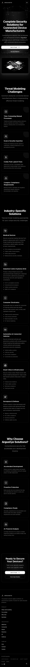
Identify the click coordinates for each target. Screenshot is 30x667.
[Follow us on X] (2, 664)
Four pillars (4, 612)
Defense (4, 637)
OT (2, 634)
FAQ (3, 644)
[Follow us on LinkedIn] (4, 664)
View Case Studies (15, 577)
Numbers (4, 617)
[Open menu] (26, 2)
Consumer (4, 627)
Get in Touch (13, 47)
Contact (4, 646)
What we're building (7, 609)
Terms (7, 661)
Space (3, 629)
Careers (3, 649)
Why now (4, 614)
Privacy (3, 661)
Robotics (4, 632)
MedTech (4, 624)
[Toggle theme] (26, 663)
